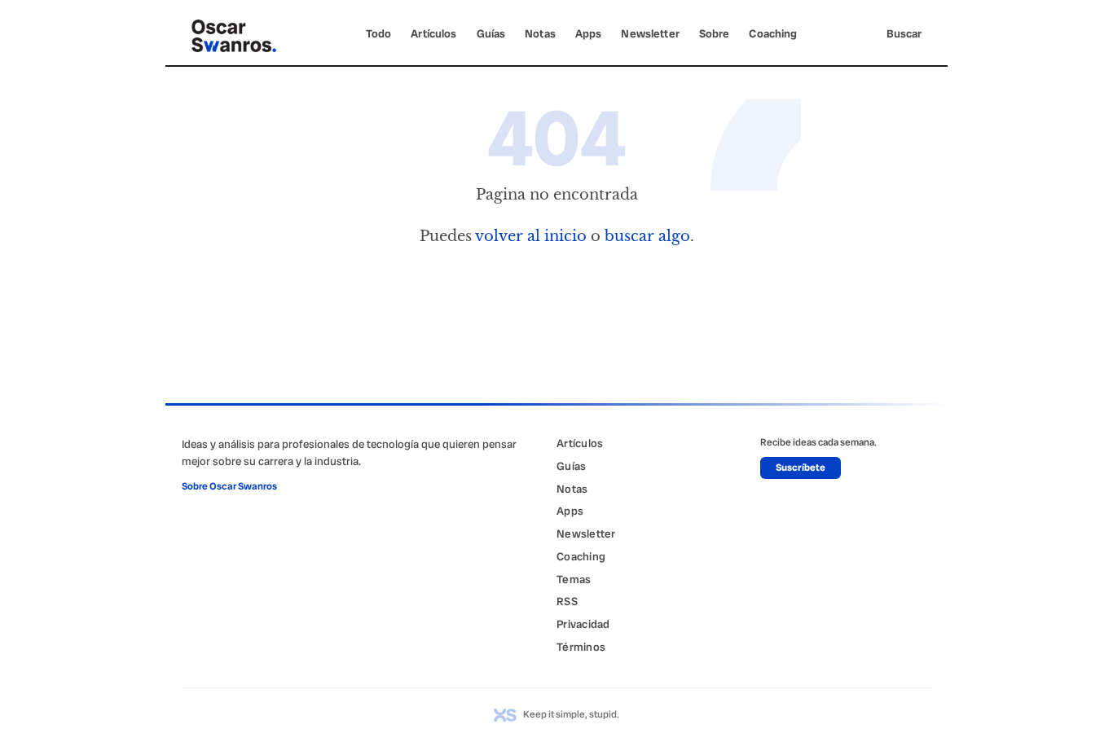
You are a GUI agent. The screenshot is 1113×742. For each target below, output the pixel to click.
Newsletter (650, 33)
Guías (491, 33)
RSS (567, 601)
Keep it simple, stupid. (571, 714)
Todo (379, 33)
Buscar (904, 33)
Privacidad (583, 624)
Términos (580, 646)
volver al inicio (531, 235)
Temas (573, 579)
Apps (588, 33)
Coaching (773, 33)
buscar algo (647, 235)
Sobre (714, 33)
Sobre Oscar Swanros (229, 486)
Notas (540, 33)
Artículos (433, 33)
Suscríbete (800, 467)
